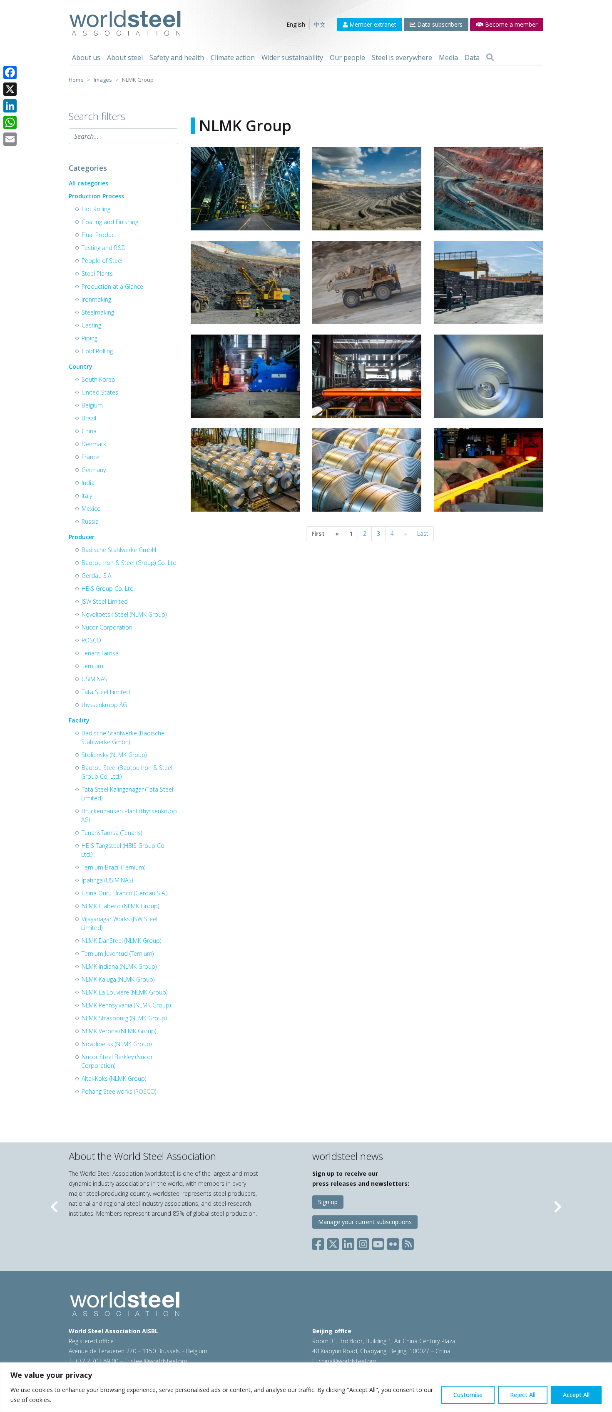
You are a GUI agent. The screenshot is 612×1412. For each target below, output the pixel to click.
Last (422, 533)
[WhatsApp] (10, 122)
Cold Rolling (97, 351)
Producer (82, 537)
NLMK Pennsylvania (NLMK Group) (126, 1005)
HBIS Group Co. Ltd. (108, 588)
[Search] (490, 57)
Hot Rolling (96, 209)
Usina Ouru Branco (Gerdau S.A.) (124, 893)
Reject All (522, 1395)
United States (100, 392)
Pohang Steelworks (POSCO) (119, 1091)
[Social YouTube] (378, 1243)
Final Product (99, 235)
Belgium (92, 405)
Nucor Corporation (107, 627)
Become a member (510, 24)
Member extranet (372, 24)
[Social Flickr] (393, 1243)
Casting (91, 325)
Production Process (96, 196)
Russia (90, 521)
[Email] (10, 139)
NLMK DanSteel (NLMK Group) (121, 941)
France (91, 457)
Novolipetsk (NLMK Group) (117, 1044)
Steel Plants (97, 273)
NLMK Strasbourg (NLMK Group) (124, 1018)
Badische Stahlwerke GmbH (119, 550)
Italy (87, 496)
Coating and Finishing (110, 222)
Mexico (91, 508)
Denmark (94, 444)
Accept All (576, 1395)
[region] (306, 1387)
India (88, 483)
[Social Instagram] (363, 1243)
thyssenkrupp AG (104, 705)
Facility (79, 720)
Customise (468, 1395)
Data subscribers (439, 24)
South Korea (98, 379)
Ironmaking (96, 299)
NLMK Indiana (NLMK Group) (119, 966)
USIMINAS (94, 679)
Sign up (328, 1202)
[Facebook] (10, 72)
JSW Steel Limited (105, 601)
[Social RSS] (408, 1243)
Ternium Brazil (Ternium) (113, 867)
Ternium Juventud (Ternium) (118, 953)
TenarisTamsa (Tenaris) (112, 833)
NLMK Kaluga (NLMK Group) (118, 979)
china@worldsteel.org (347, 1361)
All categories (88, 183)
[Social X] (333, 1243)
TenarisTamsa (100, 653)
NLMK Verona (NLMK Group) (119, 1031)
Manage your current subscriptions (365, 1222)
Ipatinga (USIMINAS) (107, 880)
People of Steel (102, 261)
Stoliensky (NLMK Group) (114, 755)
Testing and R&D (104, 248)
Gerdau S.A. (97, 576)
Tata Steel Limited (106, 692)
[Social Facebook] (319, 1243)
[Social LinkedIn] (348, 1243)
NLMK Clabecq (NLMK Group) (120, 906)
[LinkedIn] (10, 105)
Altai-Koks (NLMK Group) (114, 1078)
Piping (89, 338)
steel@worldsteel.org (159, 1361)
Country (80, 366)
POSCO (91, 640)
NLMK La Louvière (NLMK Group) (124, 992)
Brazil (89, 418)
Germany (94, 470)
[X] (10, 89)
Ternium (92, 666)
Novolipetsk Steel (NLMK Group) (124, 614)
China (89, 431)
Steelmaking (98, 312)
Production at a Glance (112, 286)
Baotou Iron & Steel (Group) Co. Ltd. (130, 563)
